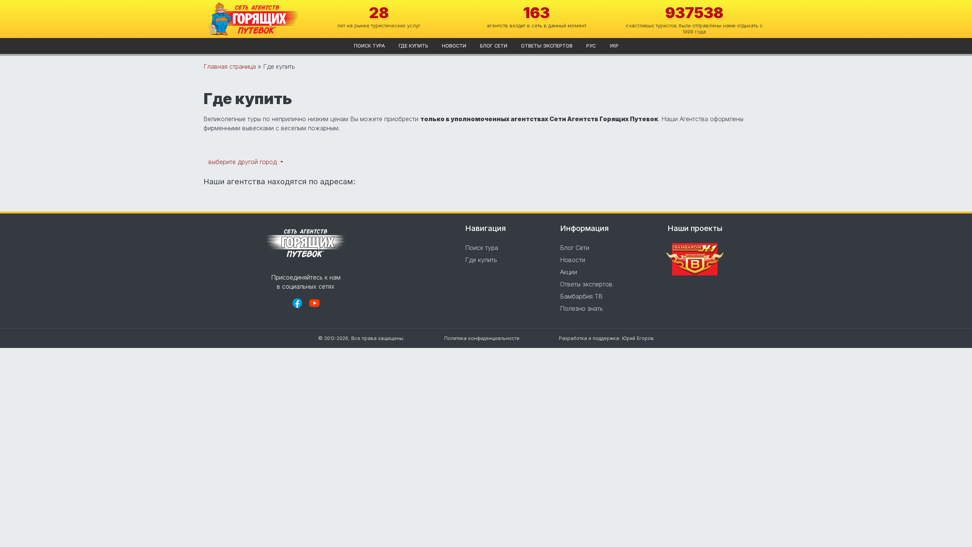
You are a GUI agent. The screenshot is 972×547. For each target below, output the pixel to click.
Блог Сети (493, 46)
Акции (568, 272)
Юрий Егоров (638, 338)
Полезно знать (581, 308)
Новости (454, 46)
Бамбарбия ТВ (581, 296)
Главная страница (230, 66)
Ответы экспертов (547, 46)
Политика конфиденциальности (481, 338)
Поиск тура (369, 46)
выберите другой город (243, 162)
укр (614, 46)
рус (591, 46)
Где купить (413, 46)
